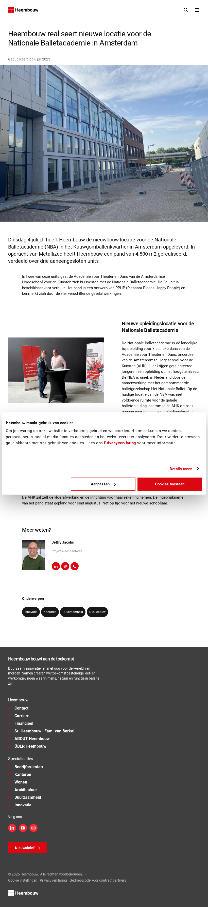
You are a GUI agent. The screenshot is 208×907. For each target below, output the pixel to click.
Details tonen (181, 469)
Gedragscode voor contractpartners (98, 880)
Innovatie (22, 805)
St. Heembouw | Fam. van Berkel (44, 731)
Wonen (20, 782)
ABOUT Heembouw (32, 738)
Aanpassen (100, 484)
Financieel (23, 723)
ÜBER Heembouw (30, 746)
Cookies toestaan (169, 484)
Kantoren (22, 774)
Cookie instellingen (22, 880)
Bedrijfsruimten (28, 766)
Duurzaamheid (27, 797)
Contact (21, 708)
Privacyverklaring (53, 880)
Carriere (21, 715)
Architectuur (25, 789)
